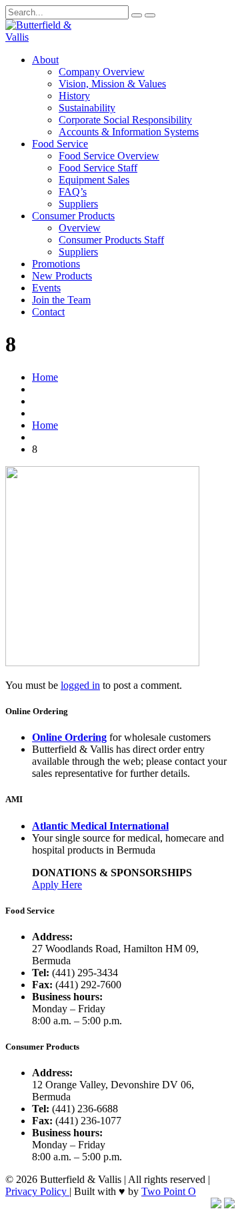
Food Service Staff (98, 167)
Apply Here (57, 884)
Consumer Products (73, 215)
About (45, 59)
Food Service (60, 143)
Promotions (56, 263)
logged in (80, 685)
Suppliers (78, 203)
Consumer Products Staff (111, 239)
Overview (80, 227)
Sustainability (87, 107)
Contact (48, 311)
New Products (62, 275)
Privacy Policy (37, 1191)
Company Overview (102, 71)
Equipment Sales (94, 179)
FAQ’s (73, 191)
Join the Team (61, 299)
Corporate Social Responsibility (125, 119)
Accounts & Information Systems (129, 131)
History (74, 95)
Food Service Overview (109, 155)
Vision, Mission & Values (112, 83)
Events (46, 287)
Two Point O (168, 1191)
